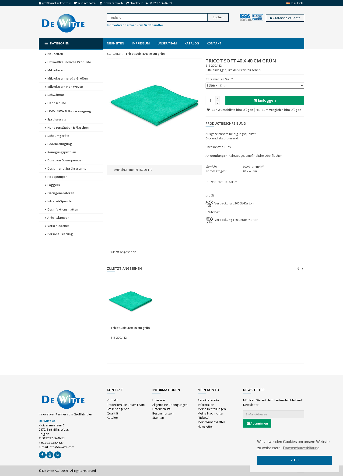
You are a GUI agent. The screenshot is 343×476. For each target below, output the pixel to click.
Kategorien (59, 43)
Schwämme (56, 95)
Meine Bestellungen (212, 409)
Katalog (192, 43)
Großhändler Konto (286, 18)
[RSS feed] (57, 454)
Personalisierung (60, 234)
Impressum (141, 43)
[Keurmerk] (251, 18)
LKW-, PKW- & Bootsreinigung (69, 111)
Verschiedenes (58, 226)
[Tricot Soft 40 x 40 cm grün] (130, 301)
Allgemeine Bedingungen (170, 405)
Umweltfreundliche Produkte (69, 62)
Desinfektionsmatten (62, 209)
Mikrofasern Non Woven (65, 86)
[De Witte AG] (63, 23)
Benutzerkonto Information (208, 402)
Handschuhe (56, 103)
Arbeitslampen (58, 217)
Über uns (158, 400)
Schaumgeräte (58, 136)
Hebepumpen (57, 176)
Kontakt (214, 43)
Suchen (218, 17)
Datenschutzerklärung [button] (301, 448)
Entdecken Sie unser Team (126, 405)
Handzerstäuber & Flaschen (68, 127)
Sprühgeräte (56, 119)
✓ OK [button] (294, 460)
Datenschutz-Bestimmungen (163, 411)
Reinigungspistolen (61, 152)
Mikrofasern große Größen (67, 78)
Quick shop (120, 325)
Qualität (112, 413)
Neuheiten (115, 43)
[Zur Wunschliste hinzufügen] (140, 325)
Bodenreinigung (59, 144)
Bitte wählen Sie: (219, 79)
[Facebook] (42, 454)
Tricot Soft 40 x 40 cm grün (145, 53)
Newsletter (205, 426)
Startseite (114, 53)
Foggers (53, 185)
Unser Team (167, 43)
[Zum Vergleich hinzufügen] (148, 325)
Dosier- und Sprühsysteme (66, 168)
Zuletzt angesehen (122, 252)
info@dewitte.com (61, 447)
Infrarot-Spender (60, 201)
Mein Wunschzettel (211, 422)
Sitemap (158, 417)
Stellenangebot (118, 409)
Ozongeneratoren (60, 193)
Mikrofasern (56, 70)
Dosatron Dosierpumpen (65, 160)
